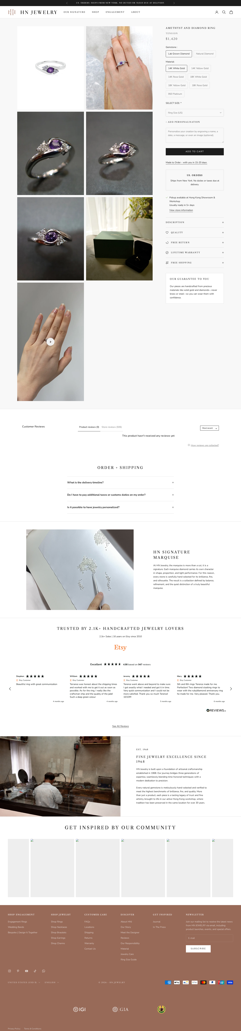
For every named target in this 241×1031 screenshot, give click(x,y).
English (50, 982)
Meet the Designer (130, 932)
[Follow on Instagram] (9, 971)
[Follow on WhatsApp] (43, 971)
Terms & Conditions (32, 1028)
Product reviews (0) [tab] (89, 427)
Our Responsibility (130, 943)
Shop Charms (58, 943)
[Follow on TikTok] (35, 971)
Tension (172, 33)
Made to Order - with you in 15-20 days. (186, 162)
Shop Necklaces (59, 927)
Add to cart (195, 151)
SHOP (95, 12)
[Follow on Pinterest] (18, 971)
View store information (181, 210)
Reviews (125, 937)
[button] (10, 689)
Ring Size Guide (129, 959)
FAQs (87, 921)
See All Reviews (120, 726)
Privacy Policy (14, 1028)
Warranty (89, 943)
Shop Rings (57, 921)
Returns (88, 937)
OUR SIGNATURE (74, 12)
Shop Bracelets (58, 932)
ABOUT (135, 12)
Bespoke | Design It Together (22, 932)
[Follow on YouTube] (26, 971)
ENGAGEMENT (115, 12)
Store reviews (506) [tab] (112, 427)
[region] (120, 689)
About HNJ (126, 921)
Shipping (88, 932)
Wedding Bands (16, 927)
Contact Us (90, 948)
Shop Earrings (58, 937)
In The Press (159, 927)
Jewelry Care (127, 954)
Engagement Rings (17, 921)
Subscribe (198, 948)
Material (125, 948)
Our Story (126, 927)
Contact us (134, 3)
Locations (89, 927)
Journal (156, 921)
